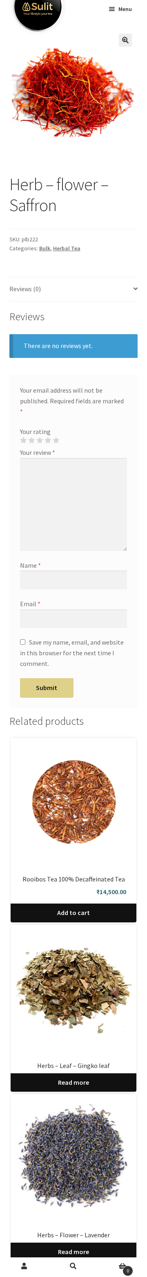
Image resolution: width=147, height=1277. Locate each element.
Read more (73, 1082)
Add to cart (73, 912)
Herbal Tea (66, 248)
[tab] (73, 289)
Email (30, 604)
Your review (37, 452)
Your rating (35, 431)
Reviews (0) (25, 289)
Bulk (44, 248)
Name (30, 565)
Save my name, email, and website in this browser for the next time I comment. (72, 653)
